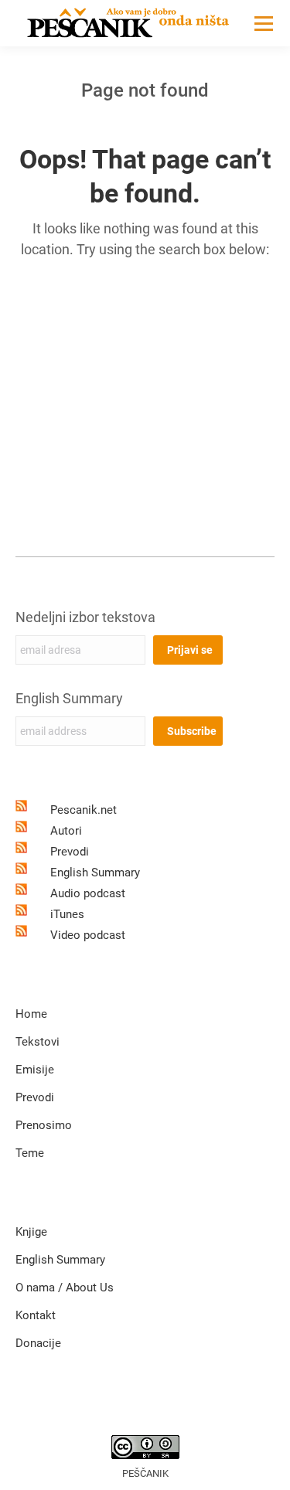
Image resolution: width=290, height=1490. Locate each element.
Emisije (34, 1070)
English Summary (69, 698)
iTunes (67, 914)
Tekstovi (37, 1042)
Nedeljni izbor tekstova (85, 617)
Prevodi (69, 852)
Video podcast (87, 935)
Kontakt (35, 1315)
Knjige (31, 1232)
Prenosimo (43, 1125)
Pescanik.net (83, 810)
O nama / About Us (64, 1287)
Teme (29, 1153)
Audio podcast (87, 893)
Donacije (38, 1343)
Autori (66, 831)
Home (31, 1014)
